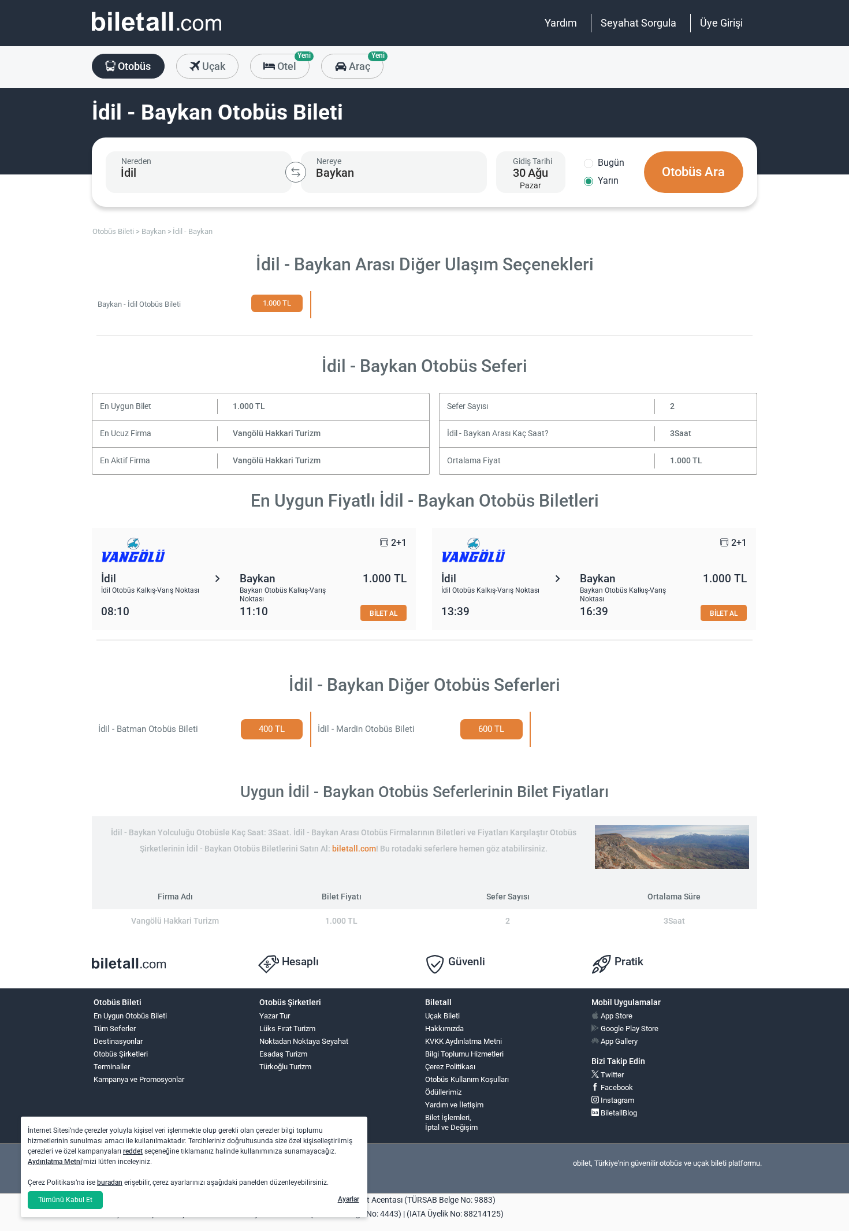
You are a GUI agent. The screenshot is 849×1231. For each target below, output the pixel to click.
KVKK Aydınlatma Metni (463, 1041)
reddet (133, 1151)
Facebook (616, 1087)
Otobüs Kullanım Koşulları (467, 1079)
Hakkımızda (444, 1028)
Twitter (611, 1074)
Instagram (616, 1100)
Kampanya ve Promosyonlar (139, 1079)
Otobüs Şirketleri (121, 1054)
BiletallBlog (618, 1113)
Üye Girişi (721, 23)
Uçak (212, 66)
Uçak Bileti (442, 1015)
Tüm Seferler (115, 1028)
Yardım (561, 23)
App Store (615, 1015)
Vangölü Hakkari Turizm (277, 433)
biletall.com (354, 849)
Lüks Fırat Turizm (287, 1028)
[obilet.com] (156, 32)
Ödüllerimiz (443, 1092)
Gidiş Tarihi (532, 161)
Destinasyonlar (118, 1041)
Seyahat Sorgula (638, 23)
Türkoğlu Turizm (285, 1066)
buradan (109, 1182)
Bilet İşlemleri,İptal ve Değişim (451, 1122)
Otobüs (133, 66)
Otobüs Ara (693, 172)
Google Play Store (628, 1028)
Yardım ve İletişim (454, 1104)
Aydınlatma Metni (55, 1162)
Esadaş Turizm (283, 1054)
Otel (292, 63)
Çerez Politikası (450, 1066)
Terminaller (112, 1066)
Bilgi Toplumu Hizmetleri (464, 1054)
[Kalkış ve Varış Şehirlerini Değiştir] (295, 172)
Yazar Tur (274, 1015)
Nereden (136, 161)
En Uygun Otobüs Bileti (130, 1015)
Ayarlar (348, 1199)
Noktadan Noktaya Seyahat (303, 1041)
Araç (365, 63)
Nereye (328, 161)
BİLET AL (383, 613)
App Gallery (618, 1041)
